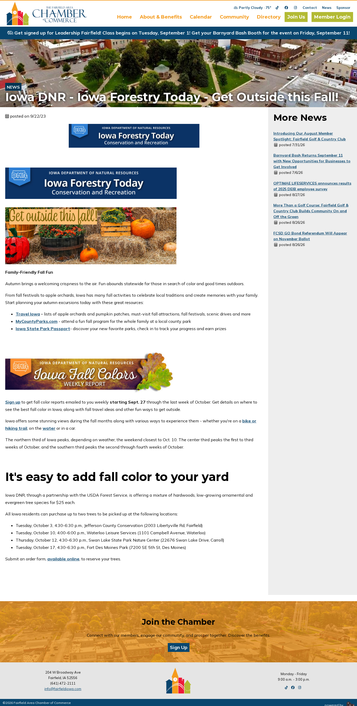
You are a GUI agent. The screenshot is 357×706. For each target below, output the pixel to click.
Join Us (296, 17)
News (326, 7)
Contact (310, 7)
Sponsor (343, 7)
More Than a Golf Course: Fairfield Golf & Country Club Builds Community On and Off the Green (310, 211)
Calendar (201, 17)
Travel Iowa (28, 314)
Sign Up (178, 647)
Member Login (332, 17)
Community (234, 17)
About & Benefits (161, 17)
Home (124, 17)
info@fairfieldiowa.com (62, 689)
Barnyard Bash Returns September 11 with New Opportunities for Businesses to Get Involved (311, 161)
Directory (269, 17)
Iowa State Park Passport (43, 328)
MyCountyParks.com (36, 321)
